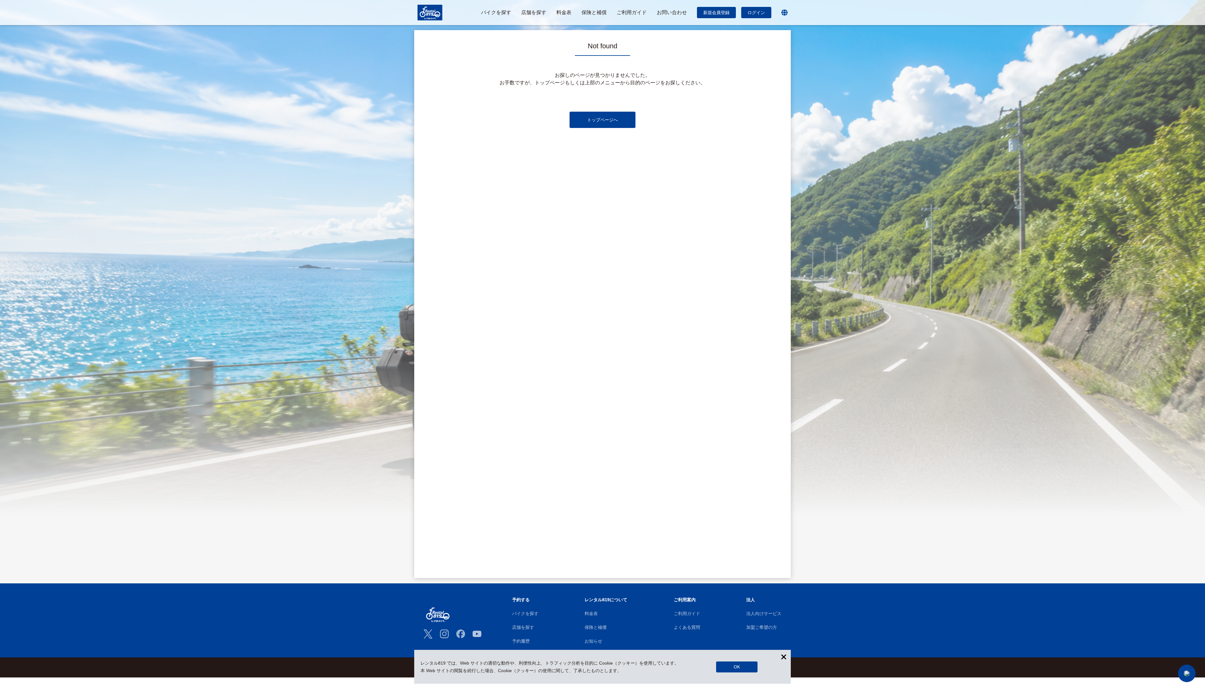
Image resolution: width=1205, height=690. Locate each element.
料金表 (591, 613)
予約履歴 (521, 641)
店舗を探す (523, 627)
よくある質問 (687, 627)
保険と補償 (596, 627)
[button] (1187, 673)
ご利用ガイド (687, 613)
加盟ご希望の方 (761, 627)
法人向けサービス (763, 613)
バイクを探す (525, 613)
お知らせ (593, 641)
